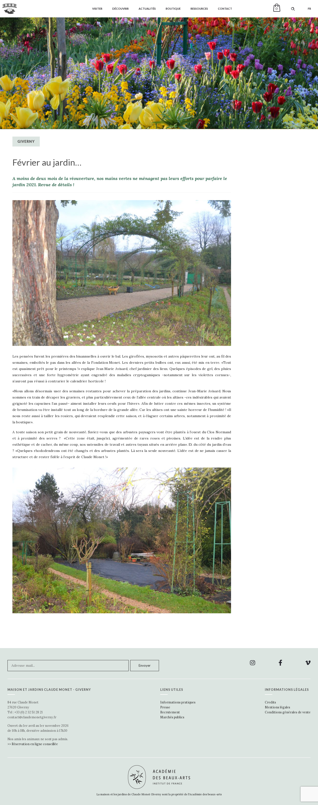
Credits (270, 702)
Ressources (199, 8)
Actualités (147, 8)
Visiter (97, 8)
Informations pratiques (178, 702)
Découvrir (120, 8)
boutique (173, 8)
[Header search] (293, 9)
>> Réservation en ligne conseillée (32, 744)
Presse (165, 707)
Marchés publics (172, 717)
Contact (225, 8)
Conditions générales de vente (288, 712)
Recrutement (170, 712)
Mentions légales (277, 707)
